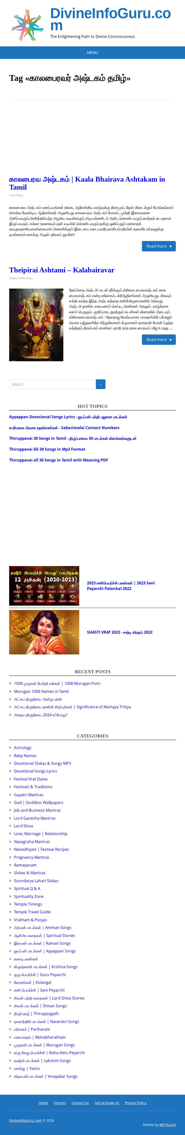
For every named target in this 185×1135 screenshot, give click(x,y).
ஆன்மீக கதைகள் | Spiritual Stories (44, 935)
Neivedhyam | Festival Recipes (41, 849)
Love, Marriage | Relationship (40, 833)
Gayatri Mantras (28, 794)
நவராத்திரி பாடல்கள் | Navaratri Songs (46, 1021)
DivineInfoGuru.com (110, 19)
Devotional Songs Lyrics (35, 771)
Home (43, 1102)
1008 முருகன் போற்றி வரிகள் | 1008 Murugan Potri (57, 683)
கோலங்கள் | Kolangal (32, 982)
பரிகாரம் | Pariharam (32, 1029)
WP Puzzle (167, 1124)
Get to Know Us (107, 1102)
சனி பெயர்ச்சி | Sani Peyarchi (39, 990)
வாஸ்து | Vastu (27, 1068)
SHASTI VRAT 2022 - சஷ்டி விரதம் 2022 (119, 632)
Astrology (22, 747)
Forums (60, 1102)
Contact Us (80, 1102)
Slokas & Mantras (21, 278)
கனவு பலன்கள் (26, 959)
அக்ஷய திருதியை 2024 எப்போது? (40, 714)
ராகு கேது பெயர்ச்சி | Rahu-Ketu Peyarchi (49, 1052)
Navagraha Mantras (32, 841)
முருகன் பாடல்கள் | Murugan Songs (44, 1045)
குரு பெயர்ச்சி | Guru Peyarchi (40, 974)
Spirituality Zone (29, 896)
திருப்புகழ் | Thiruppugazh (36, 1013)
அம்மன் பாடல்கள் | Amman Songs (43, 927)
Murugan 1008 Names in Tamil (41, 691)
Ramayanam (25, 865)
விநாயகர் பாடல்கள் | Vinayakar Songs (46, 1076)
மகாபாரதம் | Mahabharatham (40, 1037)
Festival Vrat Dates (31, 779)
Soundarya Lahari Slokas (36, 880)
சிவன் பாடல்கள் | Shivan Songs (40, 1005)
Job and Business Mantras (37, 810)
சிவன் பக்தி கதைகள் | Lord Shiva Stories (49, 998)
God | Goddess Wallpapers (38, 802)
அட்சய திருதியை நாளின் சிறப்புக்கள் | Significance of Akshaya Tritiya (72, 706)
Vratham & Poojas (30, 919)
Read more (157, 246)
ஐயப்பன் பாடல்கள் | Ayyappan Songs (45, 951)
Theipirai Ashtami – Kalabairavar (61, 270)
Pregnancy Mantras (31, 857)
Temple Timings (28, 904)
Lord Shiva (16, 195)
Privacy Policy (135, 1102)
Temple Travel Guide (32, 912)
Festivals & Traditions (33, 786)
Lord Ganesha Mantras (35, 818)
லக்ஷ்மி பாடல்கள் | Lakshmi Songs (42, 1060)
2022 (127, 588)
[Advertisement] (92, 141)
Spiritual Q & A (27, 888)
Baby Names (25, 755)
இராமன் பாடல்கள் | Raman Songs (42, 943)
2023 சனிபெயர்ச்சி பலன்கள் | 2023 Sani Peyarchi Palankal (121, 585)
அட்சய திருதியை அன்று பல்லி (38, 699)
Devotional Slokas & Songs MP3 (42, 763)
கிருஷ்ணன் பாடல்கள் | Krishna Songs (46, 966)
